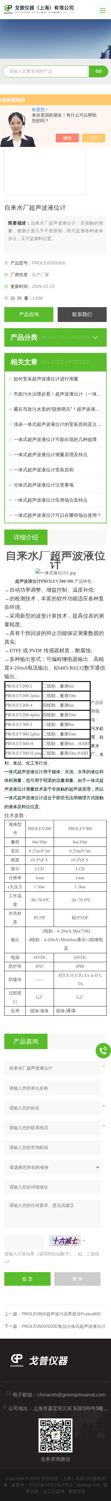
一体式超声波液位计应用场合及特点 (51, 500)
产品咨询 (29, 314)
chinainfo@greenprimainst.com (71, 1394)
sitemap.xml (88, 1484)
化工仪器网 (53, 1491)
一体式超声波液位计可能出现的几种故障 (55, 439)
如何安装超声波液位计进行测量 (46, 378)
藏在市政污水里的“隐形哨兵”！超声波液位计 (58, 409)
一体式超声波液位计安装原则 (44, 469)
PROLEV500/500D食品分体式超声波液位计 (63, 1326)
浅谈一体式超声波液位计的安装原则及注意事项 (58, 424)
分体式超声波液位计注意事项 (44, 484)
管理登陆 (76, 1491)
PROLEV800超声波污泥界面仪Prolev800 (61, 1313)
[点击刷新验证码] (65, 1241)
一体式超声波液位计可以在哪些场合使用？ (57, 515)
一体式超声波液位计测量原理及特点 (51, 454)
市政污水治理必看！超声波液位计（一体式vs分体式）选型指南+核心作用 (58, 394)
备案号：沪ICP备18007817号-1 (41, 1484)
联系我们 (82, 314)
